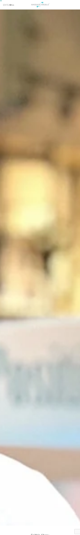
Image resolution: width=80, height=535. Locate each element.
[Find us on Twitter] (8, 5)
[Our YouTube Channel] (10, 5)
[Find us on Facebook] (5, 5)
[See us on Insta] (4, 5)
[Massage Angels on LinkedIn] (13, 5)
